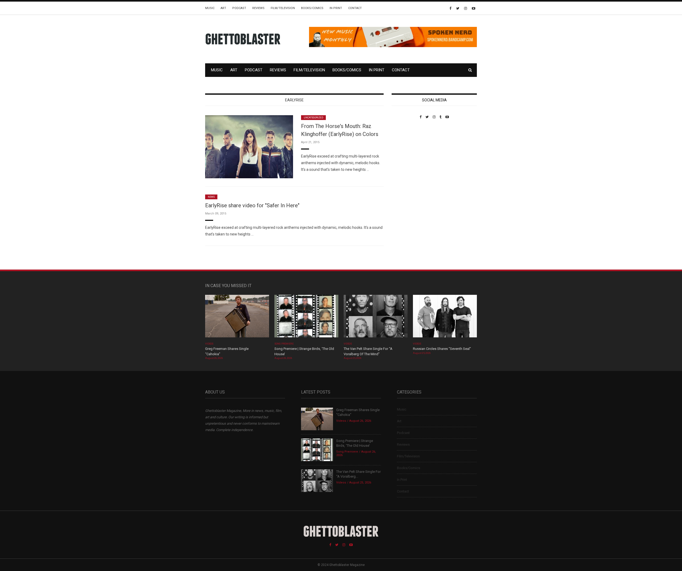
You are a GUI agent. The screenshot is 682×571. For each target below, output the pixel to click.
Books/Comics (312, 8)
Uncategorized (313, 117)
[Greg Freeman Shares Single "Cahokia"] (237, 318)
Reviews (258, 8)
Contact (355, 8)
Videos (209, 343)
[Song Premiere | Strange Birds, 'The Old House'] (306, 318)
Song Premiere (284, 343)
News (211, 197)
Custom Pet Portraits (407, 156)
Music (209, 8)
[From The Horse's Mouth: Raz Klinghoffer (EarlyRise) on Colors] (249, 146)
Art (223, 8)
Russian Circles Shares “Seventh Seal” (442, 349)
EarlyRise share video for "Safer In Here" (252, 205)
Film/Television (283, 8)
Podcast (239, 8)
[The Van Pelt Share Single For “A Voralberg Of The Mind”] (376, 318)
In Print (336, 8)
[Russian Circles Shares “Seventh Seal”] (445, 318)
